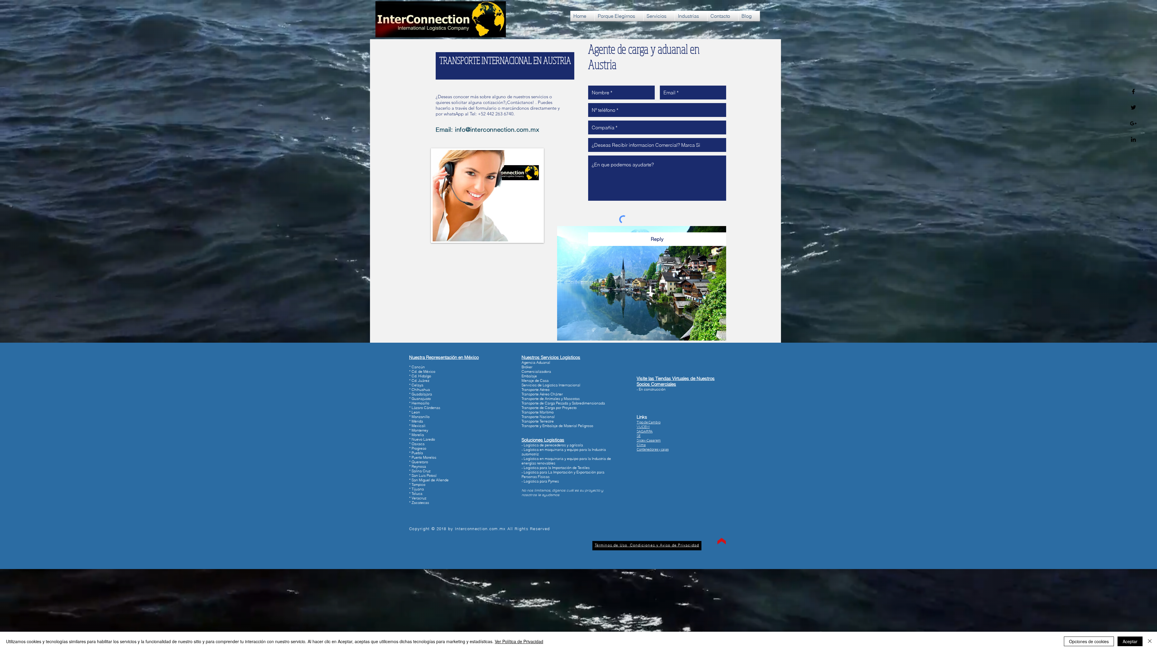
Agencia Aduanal (536, 362)
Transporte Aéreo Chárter (542, 394)
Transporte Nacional (538, 416)
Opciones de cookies (1089, 641)
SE (639, 435)
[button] (653, 449)
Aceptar (1130, 641)
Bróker (527, 367)
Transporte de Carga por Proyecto (549, 407)
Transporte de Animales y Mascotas (551, 398)
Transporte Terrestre (538, 421)
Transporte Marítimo (538, 412)
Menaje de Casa (535, 380)
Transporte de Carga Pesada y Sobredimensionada (563, 403)
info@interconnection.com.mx (497, 129)
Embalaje (529, 376)
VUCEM (643, 426)
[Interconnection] (1133, 91)
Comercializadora (536, 371)
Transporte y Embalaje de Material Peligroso (557, 425)
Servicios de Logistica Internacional (551, 385)
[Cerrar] (1149, 641)
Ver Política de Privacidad (519, 641)
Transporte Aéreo (536, 389)
